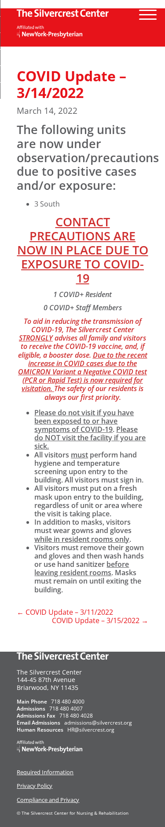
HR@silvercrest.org (90, 729)
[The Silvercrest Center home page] (82, 12)
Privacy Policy (34, 786)
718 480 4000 (67, 701)
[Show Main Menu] (148, 11)
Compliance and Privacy (48, 800)
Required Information (45, 772)
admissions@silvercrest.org (98, 722)
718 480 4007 (66, 708)
